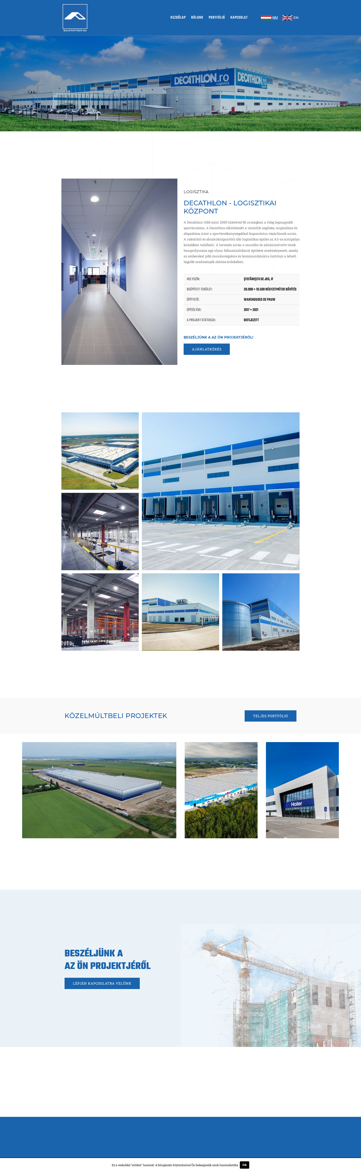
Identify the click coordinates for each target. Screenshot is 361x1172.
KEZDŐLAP (178, 18)
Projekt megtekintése (101, 831)
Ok (244, 1165)
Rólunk (197, 18)
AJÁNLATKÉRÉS (206, 349)
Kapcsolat (239, 18)
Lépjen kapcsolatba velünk (102, 983)
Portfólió (217, 18)
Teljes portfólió (270, 716)
